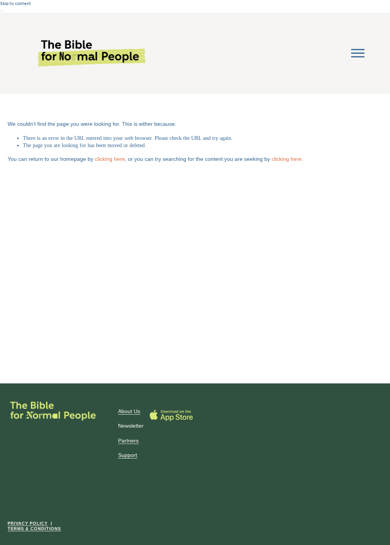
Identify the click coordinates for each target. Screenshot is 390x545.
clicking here (110, 159)
